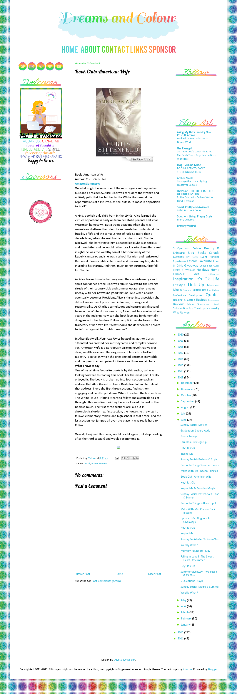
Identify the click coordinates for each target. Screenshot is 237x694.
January (186, 624)
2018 (181, 347)
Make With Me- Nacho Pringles (199, 471)
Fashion (192, 261)
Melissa (92, 458)
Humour (178, 274)
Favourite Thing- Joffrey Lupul (198, 503)
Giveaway (191, 265)
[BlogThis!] (127, 458)
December (187, 383)
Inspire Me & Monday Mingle (198, 488)
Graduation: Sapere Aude (195, 430)
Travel (197, 308)
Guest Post (206, 266)
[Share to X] (130, 458)
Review (103, 463)
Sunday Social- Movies (194, 425)
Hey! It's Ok (188, 448)
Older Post (154, 574)
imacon (187, 669)
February (186, 618)
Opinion (187, 290)
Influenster (213, 274)
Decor (195, 257)
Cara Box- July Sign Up (194, 442)
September (188, 401)
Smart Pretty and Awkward (193, 207)
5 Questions (181, 248)
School (190, 304)
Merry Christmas (186, 219)
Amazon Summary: (87, 183)
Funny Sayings (189, 436)
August (185, 407)
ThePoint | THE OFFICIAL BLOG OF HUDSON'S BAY (195, 193)
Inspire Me (187, 453)
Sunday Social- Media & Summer (200, 586)
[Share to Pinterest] (137, 458)
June (184, 420)
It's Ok (203, 279)
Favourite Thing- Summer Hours (200, 465)
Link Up (196, 285)
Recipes (201, 300)
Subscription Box (183, 308)
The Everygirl (184, 148)
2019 (181, 340)
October (186, 395)
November (187, 389)
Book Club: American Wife (196, 476)
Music (177, 290)
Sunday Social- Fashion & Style (199, 459)
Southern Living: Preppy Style (194, 216)
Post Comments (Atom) (106, 581)
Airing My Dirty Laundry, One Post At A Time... (194, 134)
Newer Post (83, 574)
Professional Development (188, 295)
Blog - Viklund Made (189, 165)
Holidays (203, 270)
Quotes (212, 295)
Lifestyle (179, 285)
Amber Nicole (185, 178)
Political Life (199, 290)
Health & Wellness (184, 270)
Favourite (205, 261)
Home (94, 463)
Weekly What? (189, 545)
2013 (181, 377)
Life (216, 279)
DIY (188, 257)
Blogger (212, 669)
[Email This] (123, 458)
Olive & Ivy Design (124, 659)
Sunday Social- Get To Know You (199, 539)
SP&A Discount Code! (189, 210)
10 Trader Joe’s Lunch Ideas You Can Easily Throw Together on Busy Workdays (196, 155)
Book (87, 463)
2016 (181, 359)
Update (206, 308)
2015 (181, 365)
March (185, 612)
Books (201, 253)
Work (187, 312)
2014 (181, 371)
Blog (191, 253)
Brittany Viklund (186, 226)
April (184, 606)
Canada (214, 253)
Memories (213, 285)
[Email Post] (116, 458)
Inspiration (183, 279)
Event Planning (209, 257)
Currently (178, 257)
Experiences (179, 261)
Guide (216, 266)
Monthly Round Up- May (195, 551)
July (183, 413)
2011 (181, 638)
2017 (181, 353)
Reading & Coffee (184, 300)
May (184, 600)
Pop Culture (213, 290)
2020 (181, 334)
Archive (197, 248)
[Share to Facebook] (134, 458)
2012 (181, 632)
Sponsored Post (208, 304)
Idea (196, 274)
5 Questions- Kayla (192, 581)
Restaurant (213, 300)
